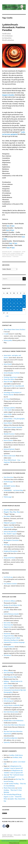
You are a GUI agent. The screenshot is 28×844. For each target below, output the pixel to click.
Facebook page (8, 481)
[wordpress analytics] (14, 813)
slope (5, 775)
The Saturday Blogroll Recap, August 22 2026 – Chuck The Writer (13, 797)
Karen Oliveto (8, 423)
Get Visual (7, 399)
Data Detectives (8, 477)
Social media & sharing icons (10, 841)
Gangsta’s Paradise (8, 95)
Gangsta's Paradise (15, 253)
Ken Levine (7, 622)
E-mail (6, 334)
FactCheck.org (8, 577)
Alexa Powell (8, 364)
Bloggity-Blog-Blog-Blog (12, 512)
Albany (6, 670)
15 (24, 303)
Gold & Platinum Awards (11, 614)
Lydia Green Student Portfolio (13, 427)
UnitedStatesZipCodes (10, 738)
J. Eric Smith (7, 410)
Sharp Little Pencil (9, 558)
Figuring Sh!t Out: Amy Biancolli (14, 386)
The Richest (7, 655)
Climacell (6, 688)
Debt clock (7, 699)
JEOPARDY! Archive (10, 486)
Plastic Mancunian (9, 788)
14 (20, 303)
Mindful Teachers (9, 434)
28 (21, 309)
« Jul (7, 316)
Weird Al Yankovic (6, 256)
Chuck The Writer (9, 379)
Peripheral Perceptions (11, 551)
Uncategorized (17, 251)
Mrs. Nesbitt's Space (10, 534)
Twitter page (8, 497)
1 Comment (15, 256)
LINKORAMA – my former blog (13, 490)
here (8, 226)
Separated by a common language (14, 642)
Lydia (22, 253)
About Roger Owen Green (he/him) (14, 329)
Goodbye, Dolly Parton (16, 755)
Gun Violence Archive (10, 583)
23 (4, 309)
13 (17, 303)
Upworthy (7, 742)
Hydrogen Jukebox (9, 408)
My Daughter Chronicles (11, 540)
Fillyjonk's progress (10, 523)
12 (14, 303)
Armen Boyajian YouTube (11, 373)
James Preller (8, 414)
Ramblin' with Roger (7, 835)
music (3, 255)
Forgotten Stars (9, 527)
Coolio (8, 253)
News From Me (8, 625)
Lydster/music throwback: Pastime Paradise (13, 27)
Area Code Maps (9, 672)
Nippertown (7, 627)
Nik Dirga (7, 544)
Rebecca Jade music (10, 455)
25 (10, 309)
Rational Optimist (9, 449)
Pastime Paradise (10, 255)
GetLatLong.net (9, 701)
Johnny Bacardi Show (10, 531)
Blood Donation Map (10, 677)
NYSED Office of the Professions (13, 720)
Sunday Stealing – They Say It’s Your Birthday (13, 790)
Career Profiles (8, 685)
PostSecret (7, 633)
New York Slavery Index (11, 712)
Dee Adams (7, 516)
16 (4, 306)
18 (10, 306)
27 (17, 309)
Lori (5, 783)
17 (7, 306)
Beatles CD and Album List (12, 605)
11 (10, 303)
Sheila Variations (9, 646)
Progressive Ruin (9, 636)
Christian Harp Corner (10, 377)
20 (17, 306)
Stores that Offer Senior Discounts (14, 725)
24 (7, 309)
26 (14, 309)
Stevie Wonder (18, 255)
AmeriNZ (6, 510)
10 (7, 303)
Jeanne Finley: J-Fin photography (14, 418)
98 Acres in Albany (9, 601)
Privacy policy (8, 340)
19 (14, 306)
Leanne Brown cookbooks (12, 705)
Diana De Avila (8, 381)
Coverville (7, 609)
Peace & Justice (8, 440)
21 (20, 306)
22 (24, 306)
